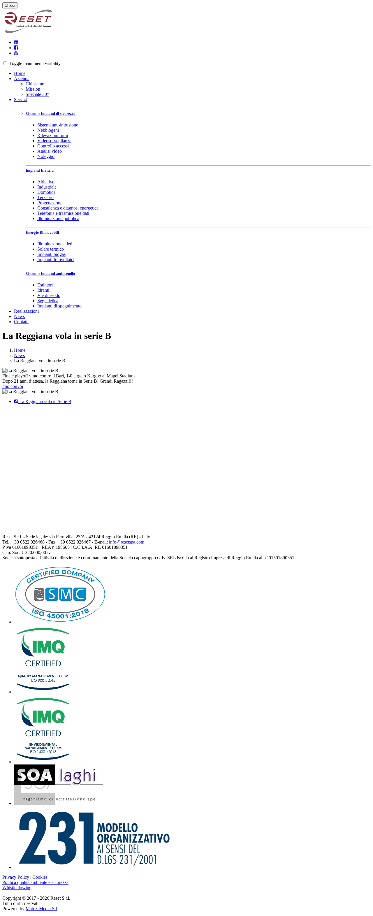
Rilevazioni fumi (52, 135)
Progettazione (49, 202)
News (19, 316)
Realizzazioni (26, 311)
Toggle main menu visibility (35, 63)
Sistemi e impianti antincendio (50, 273)
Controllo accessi (53, 145)
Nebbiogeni (48, 130)
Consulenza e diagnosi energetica (67, 207)
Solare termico (50, 249)
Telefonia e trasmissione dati (63, 213)
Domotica (46, 192)
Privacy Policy (15, 877)
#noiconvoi (12, 386)
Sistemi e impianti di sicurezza (50, 113)
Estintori (45, 284)
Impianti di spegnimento (59, 305)
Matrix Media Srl (41, 908)
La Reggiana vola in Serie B (44, 401)
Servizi (20, 99)
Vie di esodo (48, 295)
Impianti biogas (51, 254)
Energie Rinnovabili (42, 232)
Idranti (43, 290)
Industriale (47, 186)
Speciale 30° (37, 94)
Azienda (21, 78)
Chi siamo (35, 83)
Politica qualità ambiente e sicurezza (35, 882)
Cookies (39, 877)
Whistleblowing (16, 887)
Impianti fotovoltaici (55, 259)
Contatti (21, 321)
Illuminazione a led (54, 243)
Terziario (45, 197)
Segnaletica (47, 300)
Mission (33, 89)
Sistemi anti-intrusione (57, 124)
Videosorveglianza (54, 140)
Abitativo (45, 181)
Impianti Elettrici (40, 170)
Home (19, 73)
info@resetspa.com (126, 541)
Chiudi (10, 5)
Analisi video (49, 151)
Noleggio (45, 156)
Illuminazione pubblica (58, 218)
